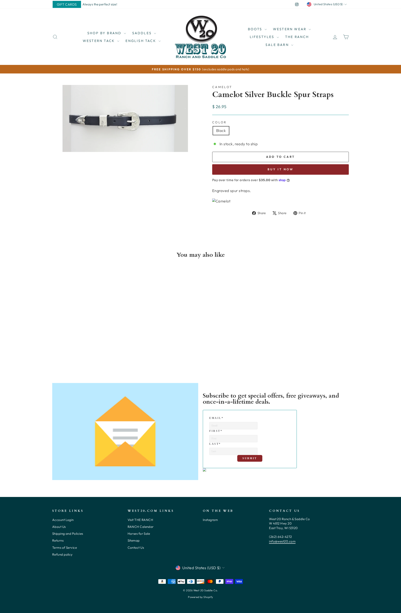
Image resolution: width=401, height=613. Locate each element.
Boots (256, 29)
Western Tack (99, 41)
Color (219, 122)
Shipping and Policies (67, 534)
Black (221, 130)
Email (216, 418)
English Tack (141, 41)
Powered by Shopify (200, 597)
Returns (57, 540)
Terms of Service (64, 548)
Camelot (222, 87)
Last (215, 443)
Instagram (210, 520)
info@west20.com (282, 541)
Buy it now (281, 169)
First (216, 431)
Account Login (63, 520)
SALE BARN (277, 45)
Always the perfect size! (99, 4)
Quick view (87, 334)
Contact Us (136, 548)
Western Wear (290, 29)
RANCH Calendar (141, 527)
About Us (59, 527)
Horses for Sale (139, 534)
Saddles (142, 33)
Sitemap (134, 540)
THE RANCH (297, 37)
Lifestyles (263, 37)
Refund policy (62, 554)
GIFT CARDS (67, 4)
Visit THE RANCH (140, 520)
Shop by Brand (105, 33)
